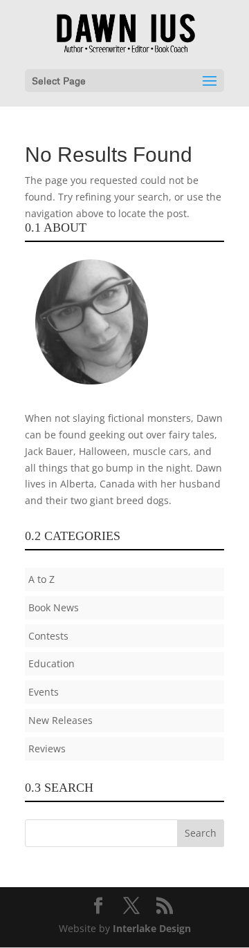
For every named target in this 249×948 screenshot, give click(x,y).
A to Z (41, 579)
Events (43, 691)
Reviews (47, 748)
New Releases (60, 720)
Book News (53, 607)
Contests (48, 635)
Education (51, 663)
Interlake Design (152, 928)
